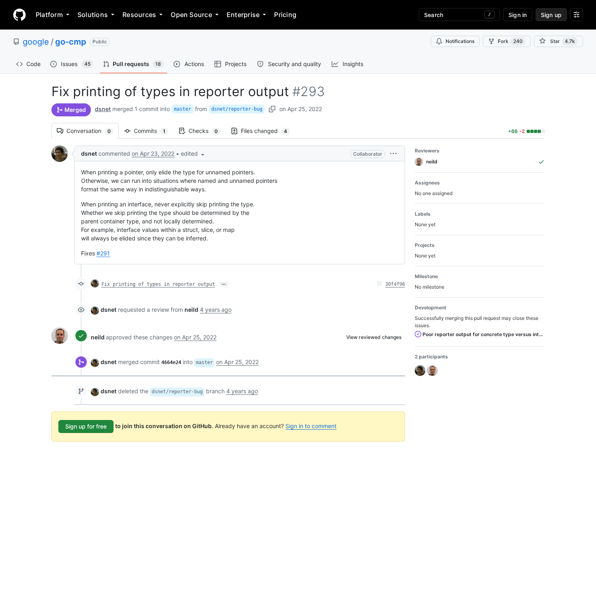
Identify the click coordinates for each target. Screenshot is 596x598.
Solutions (92, 15)
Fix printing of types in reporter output (158, 284)
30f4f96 (395, 284)
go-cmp (70, 42)
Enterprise (243, 15)
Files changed (268, 130)
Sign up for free (86, 426)
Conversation (92, 130)
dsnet (103, 108)
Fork (510, 41)
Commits (154, 130)
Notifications (460, 41)
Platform (49, 15)
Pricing (285, 15)
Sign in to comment (311, 425)
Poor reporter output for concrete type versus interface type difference (483, 334)
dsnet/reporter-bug (236, 109)
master (182, 109)
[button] (193, 153)
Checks (207, 130)
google (36, 42)
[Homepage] (19, 14)
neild (98, 337)
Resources (139, 15)
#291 (103, 253)
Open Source (191, 15)
